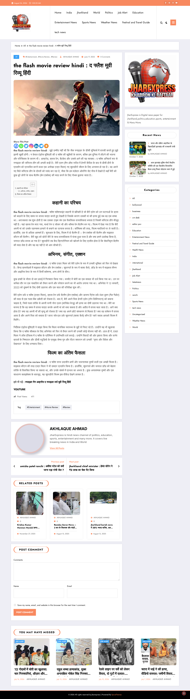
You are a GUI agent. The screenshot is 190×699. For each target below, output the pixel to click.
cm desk (135, 217)
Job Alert (122, 12)
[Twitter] (26, 146)
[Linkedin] (36, 146)
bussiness (136, 211)
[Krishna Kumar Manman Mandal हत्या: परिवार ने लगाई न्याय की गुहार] (29, 503)
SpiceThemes (117, 694)
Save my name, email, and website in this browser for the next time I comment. (51, 605)
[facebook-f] (165, 2)
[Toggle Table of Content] (31, 184)
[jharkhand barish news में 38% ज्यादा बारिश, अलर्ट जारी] (103, 503)
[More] (46, 146)
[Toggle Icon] (173, 22)
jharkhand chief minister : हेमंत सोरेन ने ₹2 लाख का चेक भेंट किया (90, 468)
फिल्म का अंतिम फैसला (24, 194)
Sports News (89, 22)
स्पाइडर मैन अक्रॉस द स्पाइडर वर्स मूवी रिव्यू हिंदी (48, 382)
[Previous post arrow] (14, 466)
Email (69, 586)
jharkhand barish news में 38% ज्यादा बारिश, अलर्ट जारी (102, 526)
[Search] (161, 22)
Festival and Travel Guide (136, 22)
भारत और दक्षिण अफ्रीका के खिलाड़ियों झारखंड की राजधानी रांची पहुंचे (161, 146)
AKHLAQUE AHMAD (71, 56)
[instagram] (172, 2)
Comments (18, 559)
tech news (60, 32)
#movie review (44, 56)
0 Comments (105, 56)
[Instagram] (31, 146)
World (96, 12)
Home (58, 12)
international (137, 262)
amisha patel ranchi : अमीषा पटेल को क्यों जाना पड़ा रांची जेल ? (42, 468)
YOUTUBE (19, 389)
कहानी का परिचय (22, 188)
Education (137, 12)
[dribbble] (169, 2)
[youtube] (176, 2)
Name (16, 586)
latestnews (136, 282)
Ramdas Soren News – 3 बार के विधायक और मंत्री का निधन (65, 526)
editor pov (136, 224)
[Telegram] (41, 146)
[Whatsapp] (21, 146)
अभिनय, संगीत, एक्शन (27, 191)
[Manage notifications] (184, 693)
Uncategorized (138, 314)
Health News (137, 249)
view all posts (57, 448)
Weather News (109, 22)
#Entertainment (31, 56)
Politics (109, 12)
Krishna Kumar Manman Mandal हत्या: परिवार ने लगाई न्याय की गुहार (28, 526)
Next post (73, 461)
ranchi (135, 294)
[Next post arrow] (119, 466)
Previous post (57, 461)
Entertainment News (66, 22)
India (69, 12)
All (16, 56)
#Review (54, 56)
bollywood (137, 204)
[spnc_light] (166, 22)
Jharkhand (82, 12)
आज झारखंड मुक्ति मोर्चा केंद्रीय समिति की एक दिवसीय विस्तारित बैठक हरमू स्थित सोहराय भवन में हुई (161, 166)
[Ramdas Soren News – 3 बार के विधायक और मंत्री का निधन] (66, 503)
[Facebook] (16, 146)
